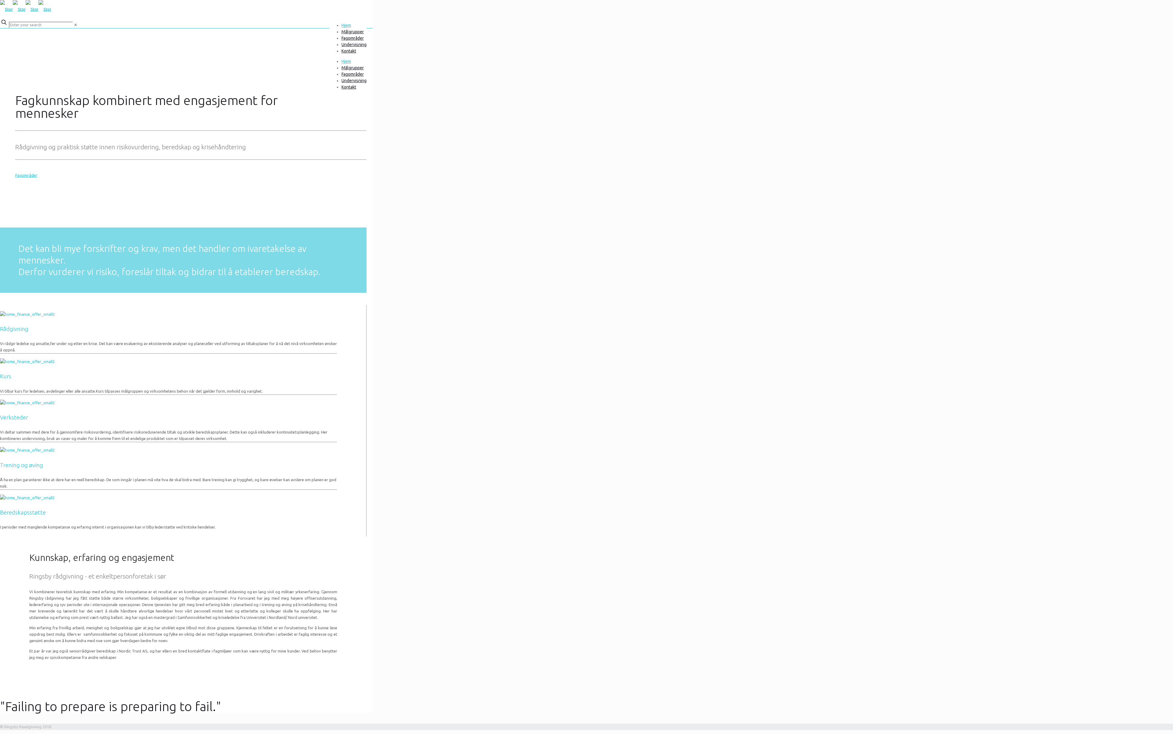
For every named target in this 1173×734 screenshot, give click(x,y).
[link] (75, 25)
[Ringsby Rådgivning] (25, 9)
